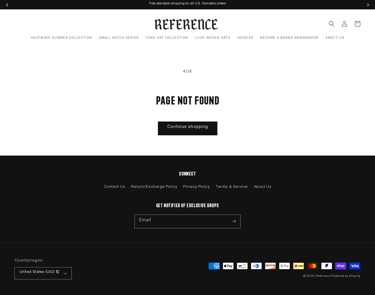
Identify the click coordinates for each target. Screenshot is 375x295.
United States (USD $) (39, 273)
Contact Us (114, 187)
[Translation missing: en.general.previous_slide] (7, 4)
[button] (331, 23)
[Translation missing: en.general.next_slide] (368, 4)
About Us (263, 187)
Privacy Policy (196, 187)
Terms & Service (232, 187)
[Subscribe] (233, 221)
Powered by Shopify (345, 276)
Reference (323, 276)
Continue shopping (187, 128)
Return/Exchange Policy (154, 187)
